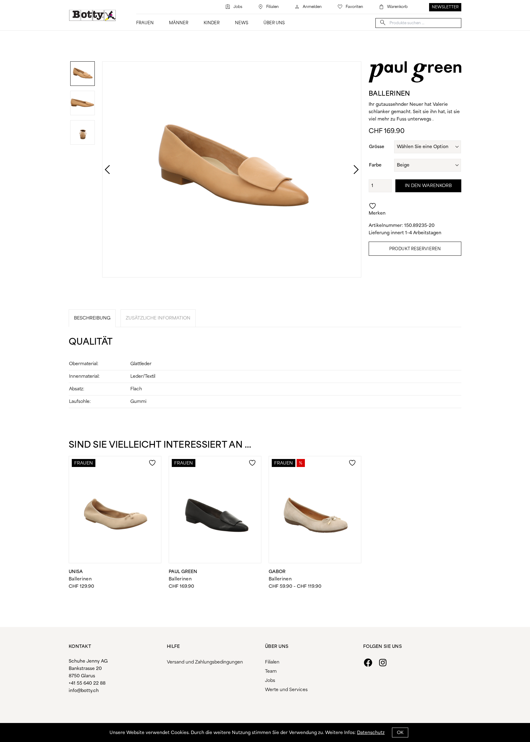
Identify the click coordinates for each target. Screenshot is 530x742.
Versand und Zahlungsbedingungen (205, 662)
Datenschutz (371, 733)
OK (400, 733)
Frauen (145, 23)
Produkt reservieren (415, 249)
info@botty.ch (84, 691)
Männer (178, 23)
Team (271, 671)
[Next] (350, 169)
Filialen (272, 7)
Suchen (382, 22)
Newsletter (445, 7)
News (241, 23)
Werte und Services (286, 690)
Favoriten (354, 7)
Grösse (376, 147)
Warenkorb (397, 7)
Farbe (375, 165)
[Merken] (153, 466)
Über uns (274, 23)
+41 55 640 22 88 (87, 683)
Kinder (212, 23)
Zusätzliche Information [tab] (158, 318)
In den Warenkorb (428, 186)
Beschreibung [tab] (92, 318)
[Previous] (101, 169)
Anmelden (312, 7)
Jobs (237, 7)
